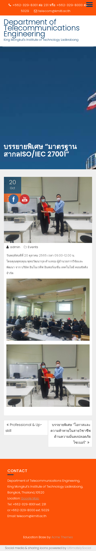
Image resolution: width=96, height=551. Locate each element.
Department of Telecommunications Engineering (42, 28)
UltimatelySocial (79, 548)
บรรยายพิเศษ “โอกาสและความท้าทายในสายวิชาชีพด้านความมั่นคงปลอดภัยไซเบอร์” (70, 433)
